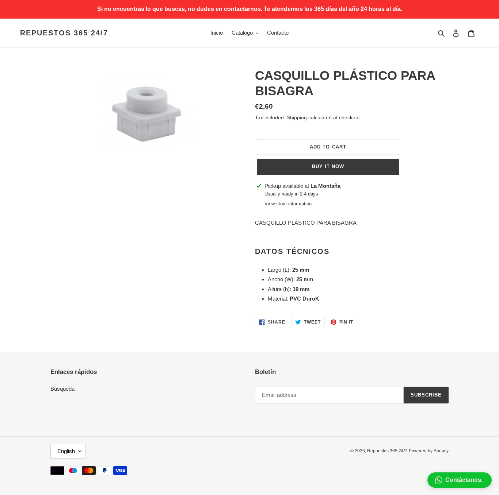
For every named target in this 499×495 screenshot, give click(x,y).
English (66, 451)
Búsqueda (62, 389)
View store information (288, 203)
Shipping (297, 117)
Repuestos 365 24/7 (64, 33)
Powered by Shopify (429, 450)
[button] (459, 480)
